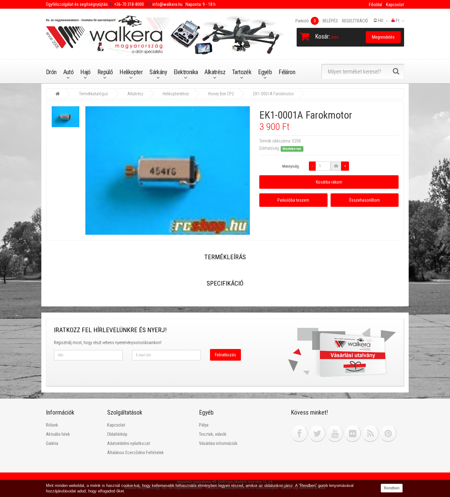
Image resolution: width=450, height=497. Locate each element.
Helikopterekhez (176, 93)
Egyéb (265, 72)
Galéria (52, 443)
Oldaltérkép (117, 434)
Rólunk (52, 425)
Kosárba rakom (329, 182)
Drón (51, 72)
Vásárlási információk (218, 443)
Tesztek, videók (213, 434)
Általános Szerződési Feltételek (135, 452)
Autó (68, 72)
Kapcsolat (395, 4)
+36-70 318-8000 (128, 4)
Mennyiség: (291, 166)
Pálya (203, 425)
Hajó (85, 72)
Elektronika (186, 72)
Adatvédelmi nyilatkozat (128, 443)
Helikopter (131, 72)
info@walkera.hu (167, 4)
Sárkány (158, 72)
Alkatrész (214, 72)
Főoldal (375, 4)
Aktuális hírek (58, 434)
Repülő (105, 72)
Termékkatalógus (93, 93)
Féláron (287, 72)
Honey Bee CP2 (221, 93)
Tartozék (241, 72)
